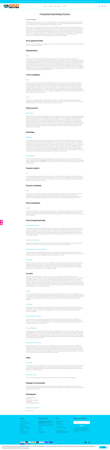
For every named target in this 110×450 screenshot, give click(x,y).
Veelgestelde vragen (24, 432)
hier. (41, 161)
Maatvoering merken (24, 431)
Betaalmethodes (23, 421)
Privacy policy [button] (26, 448)
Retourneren (22, 424)
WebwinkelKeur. (43, 160)
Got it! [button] (103, 447)
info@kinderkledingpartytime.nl (62, 431)
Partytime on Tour (42, 431)
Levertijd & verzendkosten (25, 423)
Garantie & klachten (24, 426)
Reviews (40, 429)
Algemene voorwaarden (25, 428)
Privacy (21, 429)
